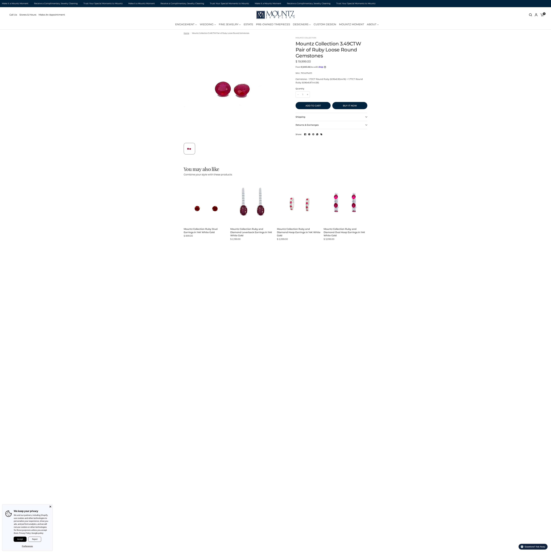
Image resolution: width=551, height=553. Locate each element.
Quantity (300, 88)
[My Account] (536, 15)
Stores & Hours (27, 15)
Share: (299, 134)
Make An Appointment (52, 15)
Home (186, 33)
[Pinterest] (313, 134)
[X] (309, 134)
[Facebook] (305, 134)
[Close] (50, 506)
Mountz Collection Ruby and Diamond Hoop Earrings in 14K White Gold (298, 232)
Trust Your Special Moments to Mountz (87, 3)
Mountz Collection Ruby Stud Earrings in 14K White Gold (201, 231)
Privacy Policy (25, 533)
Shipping (300, 116)
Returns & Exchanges (307, 125)
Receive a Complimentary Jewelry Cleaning (40, 3)
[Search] (530, 15)
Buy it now (350, 105)
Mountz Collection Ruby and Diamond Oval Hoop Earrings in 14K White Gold (344, 232)
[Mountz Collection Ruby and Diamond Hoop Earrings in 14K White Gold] (299, 203)
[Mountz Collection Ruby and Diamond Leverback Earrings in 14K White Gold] (252, 203)
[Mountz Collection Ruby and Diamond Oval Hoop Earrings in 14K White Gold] (345, 203)
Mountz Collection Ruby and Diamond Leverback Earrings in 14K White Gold (251, 232)
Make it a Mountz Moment (125, 3)
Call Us (13, 15)
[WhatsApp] (317, 134)
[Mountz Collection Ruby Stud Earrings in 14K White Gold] (205, 203)
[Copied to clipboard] (321, 134)
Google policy (37, 533)
